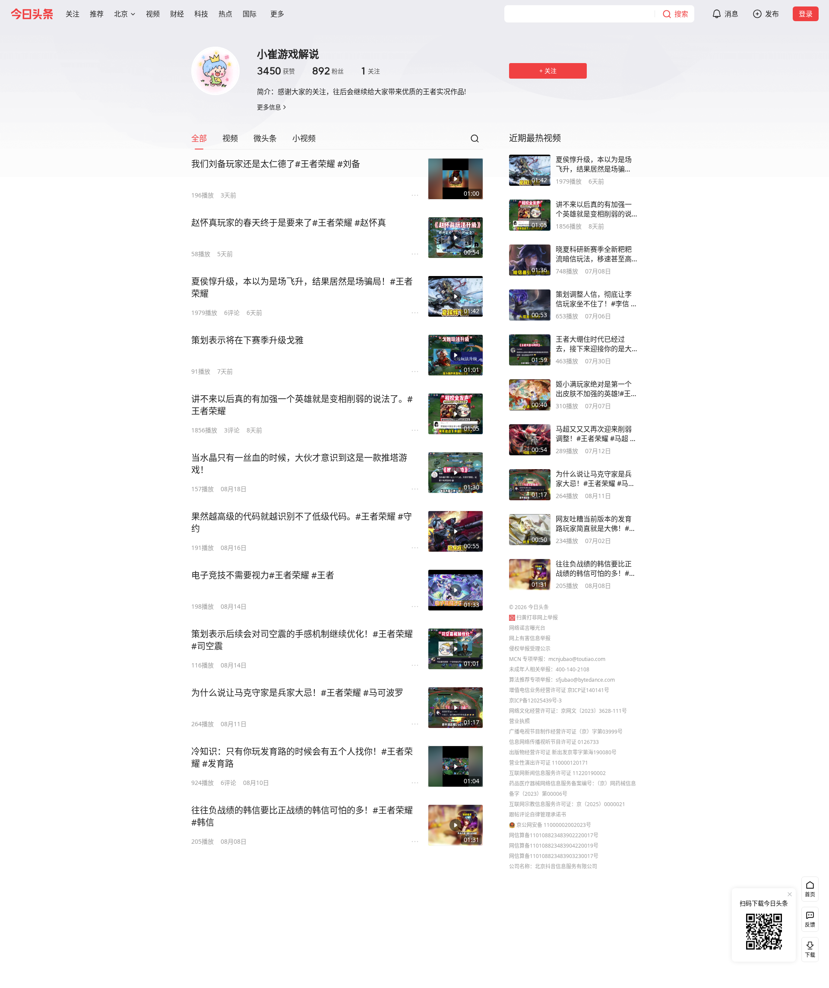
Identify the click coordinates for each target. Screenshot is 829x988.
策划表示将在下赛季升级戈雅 (247, 340)
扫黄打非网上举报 (537, 617)
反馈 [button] (810, 924)
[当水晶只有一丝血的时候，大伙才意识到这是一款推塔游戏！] (455, 472)
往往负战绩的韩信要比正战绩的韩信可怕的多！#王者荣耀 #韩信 (302, 816)
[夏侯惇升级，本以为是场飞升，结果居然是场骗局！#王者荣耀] (455, 296)
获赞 (276, 71)
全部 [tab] (199, 138)
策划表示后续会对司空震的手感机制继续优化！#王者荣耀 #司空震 (302, 640)
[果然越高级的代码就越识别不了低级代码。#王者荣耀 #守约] (455, 531)
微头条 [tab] (265, 138)
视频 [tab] (230, 138)
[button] (72, 14)
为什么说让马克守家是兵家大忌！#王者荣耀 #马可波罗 (297, 693)
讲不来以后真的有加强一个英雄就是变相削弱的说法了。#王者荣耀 (302, 405)
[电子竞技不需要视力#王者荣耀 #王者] (455, 590)
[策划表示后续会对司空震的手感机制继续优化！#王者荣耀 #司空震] (455, 649)
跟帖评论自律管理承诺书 (537, 814)
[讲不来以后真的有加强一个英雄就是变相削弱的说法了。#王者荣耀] (455, 414)
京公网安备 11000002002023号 (553, 825)
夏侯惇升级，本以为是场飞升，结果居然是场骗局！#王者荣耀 (302, 287)
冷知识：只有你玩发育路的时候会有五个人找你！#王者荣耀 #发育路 (302, 757)
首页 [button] (810, 894)
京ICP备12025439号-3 (535, 700)
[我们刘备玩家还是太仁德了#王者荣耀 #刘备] (455, 179)
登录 (806, 14)
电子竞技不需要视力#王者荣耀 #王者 (262, 575)
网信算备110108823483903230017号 (553, 856)
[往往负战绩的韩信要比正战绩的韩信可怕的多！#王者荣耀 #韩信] (455, 825)
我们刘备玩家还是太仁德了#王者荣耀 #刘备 (275, 164)
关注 (370, 71)
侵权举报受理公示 (530, 648)
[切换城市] (133, 13)
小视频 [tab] (304, 138)
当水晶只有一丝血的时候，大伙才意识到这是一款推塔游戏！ (299, 464)
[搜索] (474, 140)
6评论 (232, 312)
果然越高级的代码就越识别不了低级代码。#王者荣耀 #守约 (301, 522)
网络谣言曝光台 (527, 628)
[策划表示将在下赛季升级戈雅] (455, 355)
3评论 (232, 430)
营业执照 (519, 721)
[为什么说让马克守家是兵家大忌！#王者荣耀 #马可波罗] (455, 707)
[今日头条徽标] (32, 14)
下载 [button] (808, 948)
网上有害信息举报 (530, 638)
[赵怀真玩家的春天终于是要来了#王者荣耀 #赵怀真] (455, 237)
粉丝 (328, 71)
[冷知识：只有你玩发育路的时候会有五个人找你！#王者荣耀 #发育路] (455, 766)
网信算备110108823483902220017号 (553, 835)
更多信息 (269, 107)
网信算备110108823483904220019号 (553, 845)
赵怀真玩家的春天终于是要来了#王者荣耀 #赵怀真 (288, 223)
